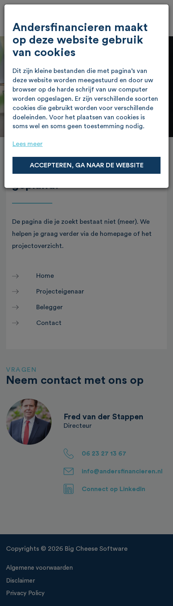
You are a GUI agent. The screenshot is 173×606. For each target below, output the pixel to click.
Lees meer (27, 144)
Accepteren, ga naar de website (87, 165)
